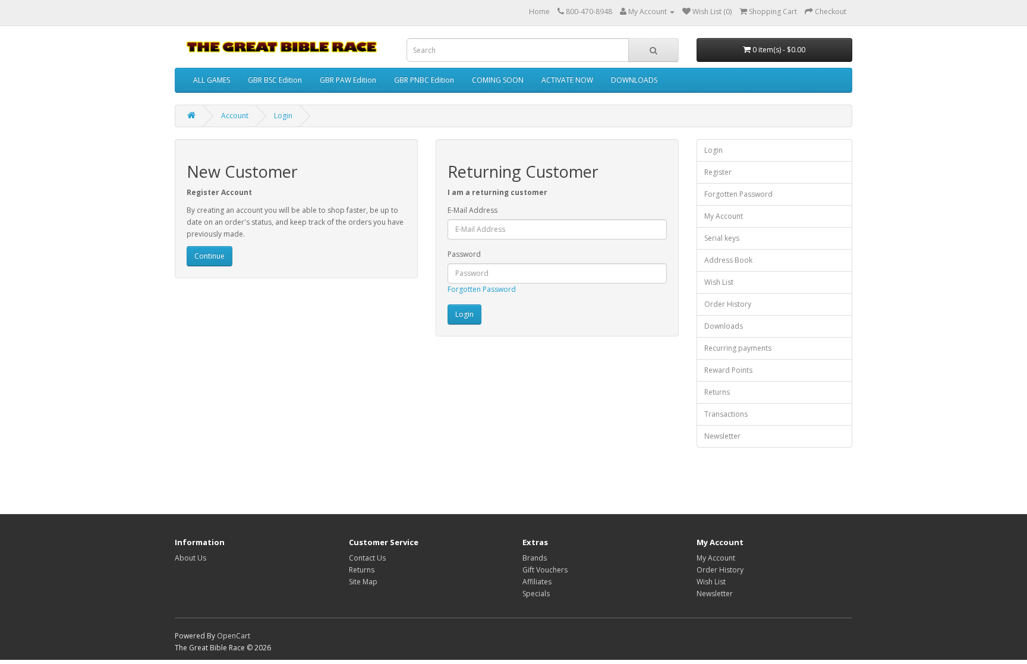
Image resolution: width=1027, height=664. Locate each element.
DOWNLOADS (634, 80)
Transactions (726, 414)
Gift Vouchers (545, 570)
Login (283, 116)
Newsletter (722, 436)
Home (539, 12)
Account (234, 116)
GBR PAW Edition (348, 80)
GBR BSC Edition (275, 80)
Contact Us (367, 558)
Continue (209, 256)
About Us (190, 558)
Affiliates (537, 582)
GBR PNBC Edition (424, 80)
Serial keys (721, 238)
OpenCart (233, 636)
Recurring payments (737, 348)
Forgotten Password (482, 289)
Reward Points (728, 370)
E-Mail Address (472, 210)
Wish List (718, 282)
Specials (536, 594)
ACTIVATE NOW (567, 80)
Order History (727, 304)
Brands (534, 558)
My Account (723, 216)
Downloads (723, 326)
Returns (717, 392)
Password (464, 254)
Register (718, 172)
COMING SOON (498, 80)
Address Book (728, 260)
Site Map (363, 582)
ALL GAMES (211, 80)
